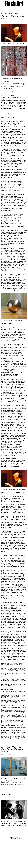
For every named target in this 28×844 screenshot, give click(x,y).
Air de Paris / (12, 749)
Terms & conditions (12, 838)
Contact (18, 838)
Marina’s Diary (7, 794)
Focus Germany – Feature (10, 13)
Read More (20, 784)
